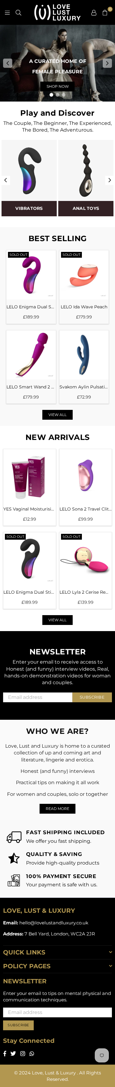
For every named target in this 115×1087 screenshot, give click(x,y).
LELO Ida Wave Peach (84, 307)
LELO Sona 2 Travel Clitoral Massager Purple (85, 509)
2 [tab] (57, 95)
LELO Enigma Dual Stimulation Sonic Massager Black (29, 592)
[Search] (18, 12)
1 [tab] (51, 95)
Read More (57, 808)
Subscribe (92, 697)
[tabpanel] (57, 63)
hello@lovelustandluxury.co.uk (53, 923)
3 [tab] (63, 95)
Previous (7, 63)
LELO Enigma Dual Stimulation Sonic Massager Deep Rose (31, 307)
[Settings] (93, 12)
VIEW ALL (57, 414)
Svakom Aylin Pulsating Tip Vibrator (84, 387)
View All (57, 620)
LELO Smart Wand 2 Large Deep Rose (31, 387)
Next (107, 63)
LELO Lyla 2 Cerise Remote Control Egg (85, 592)
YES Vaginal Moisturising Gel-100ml (29, 509)
